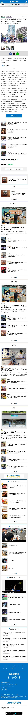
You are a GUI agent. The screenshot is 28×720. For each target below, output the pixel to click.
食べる (7, 4)
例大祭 (18, 23)
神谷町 (8, 23)
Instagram (15, 677)
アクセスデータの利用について (7, 686)
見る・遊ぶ (12, 4)
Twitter (12, 677)
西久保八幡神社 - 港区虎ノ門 (9, 159)
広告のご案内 (4, 689)
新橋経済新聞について (6, 682)
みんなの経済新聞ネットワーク (14, 703)
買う (16, 4)
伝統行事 (12, 23)
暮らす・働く (20, 4)
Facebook (8, 677)
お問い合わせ (4, 687)
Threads (19, 677)
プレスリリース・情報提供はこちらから (9, 684)
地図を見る (14, 116)
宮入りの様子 (7, 65)
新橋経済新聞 (14, 2)
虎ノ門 (3, 23)
